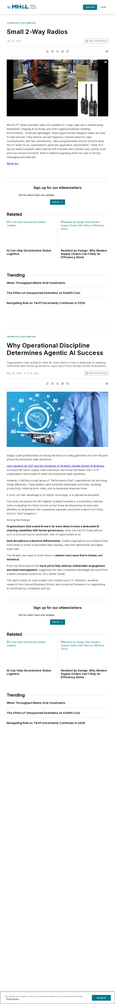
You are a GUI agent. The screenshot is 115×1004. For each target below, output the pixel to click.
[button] (9, 7)
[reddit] (62, 51)
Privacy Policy (12, 999)
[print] (106, 51)
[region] (57, 998)
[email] (67, 51)
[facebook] (47, 51)
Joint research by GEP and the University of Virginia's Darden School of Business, (56, 465)
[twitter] (57, 51)
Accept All (101, 998)
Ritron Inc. (13, 163)
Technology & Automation (21, 23)
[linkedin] (52, 51)
